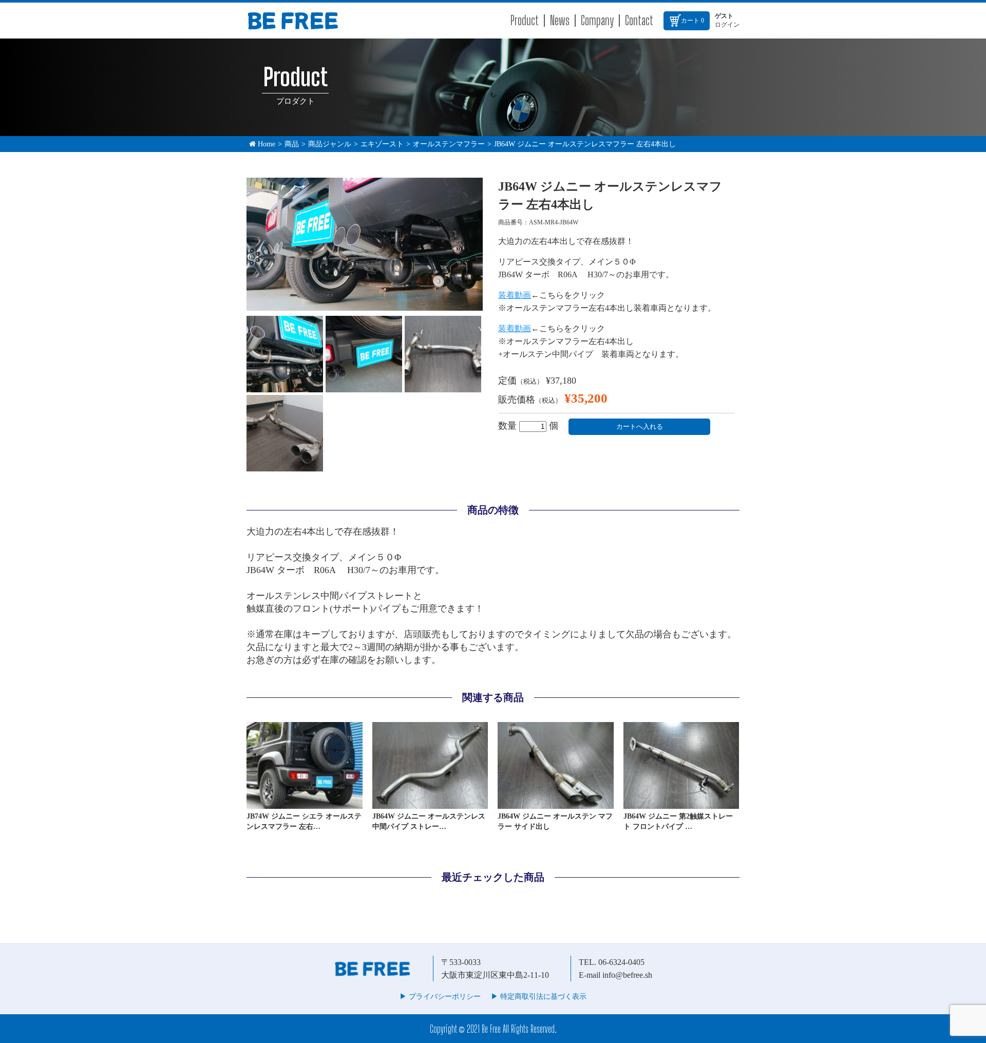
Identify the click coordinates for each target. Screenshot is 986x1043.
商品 (292, 144)
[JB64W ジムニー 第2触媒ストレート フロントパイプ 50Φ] (681, 804)
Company (597, 20)
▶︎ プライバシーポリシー (440, 996)
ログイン (727, 24)
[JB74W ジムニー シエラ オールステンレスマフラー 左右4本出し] (304, 804)
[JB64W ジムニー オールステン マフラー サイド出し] (556, 804)
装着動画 (514, 295)
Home (265, 144)
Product (524, 20)
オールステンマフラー (449, 144)
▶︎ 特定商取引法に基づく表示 (538, 996)
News (560, 20)
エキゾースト (382, 144)
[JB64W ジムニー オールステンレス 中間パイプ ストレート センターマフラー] (430, 804)
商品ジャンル (329, 144)
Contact (639, 20)
